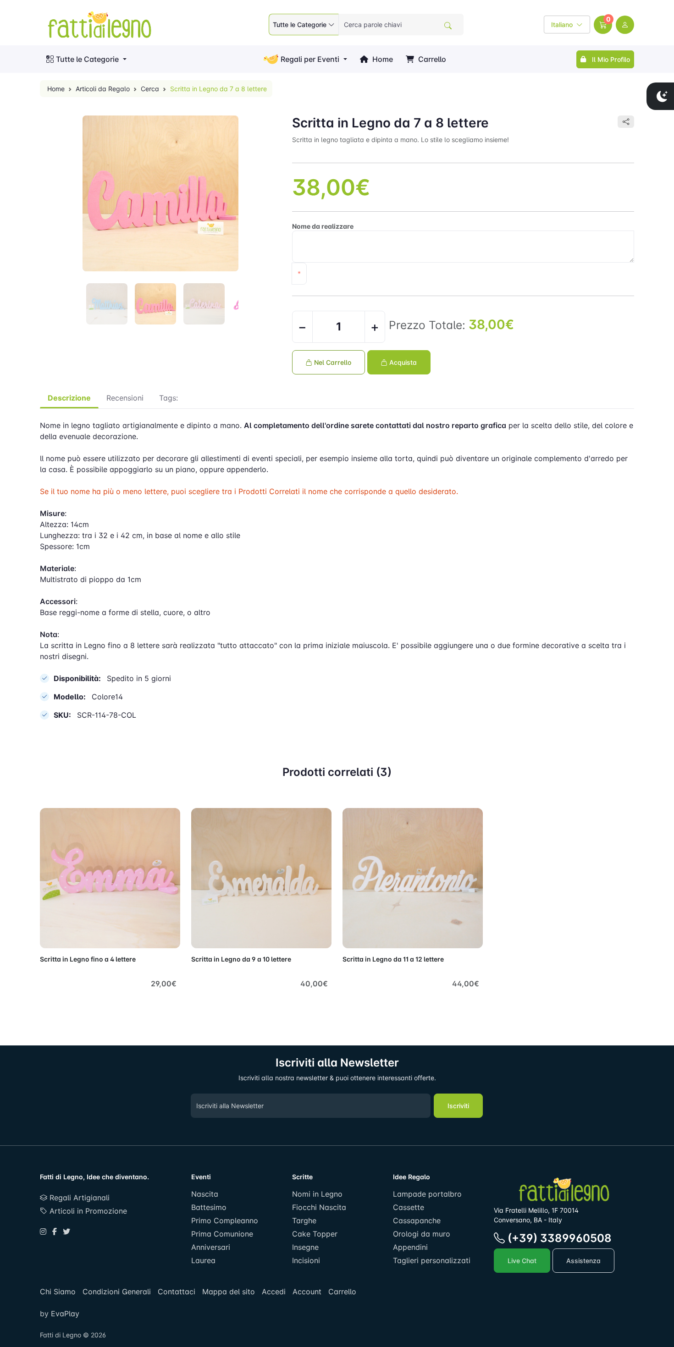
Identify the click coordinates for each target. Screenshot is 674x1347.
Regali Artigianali (78, 1197)
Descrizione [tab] (69, 397)
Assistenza (583, 1261)
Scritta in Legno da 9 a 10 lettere (241, 959)
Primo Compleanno (224, 1220)
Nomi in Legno (317, 1194)
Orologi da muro (421, 1233)
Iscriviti (458, 1106)
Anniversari (210, 1247)
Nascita (204, 1194)
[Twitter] (66, 1231)
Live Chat (522, 1261)
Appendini (410, 1247)
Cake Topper (314, 1233)
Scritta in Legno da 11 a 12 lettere (393, 959)
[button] (603, 25)
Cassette (408, 1207)
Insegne (305, 1247)
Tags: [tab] (168, 397)
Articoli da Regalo (103, 89)
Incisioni (306, 1260)
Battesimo (209, 1207)
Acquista (402, 362)
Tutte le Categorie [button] (87, 59)
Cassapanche (417, 1220)
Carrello (431, 59)
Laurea (203, 1260)
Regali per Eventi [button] (310, 59)
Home (381, 59)
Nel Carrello (331, 362)
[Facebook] (54, 1231)
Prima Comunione (222, 1233)
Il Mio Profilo (609, 59)
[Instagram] (43, 1231)
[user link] (625, 25)
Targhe (304, 1220)
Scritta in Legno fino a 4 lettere (88, 959)
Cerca (150, 89)
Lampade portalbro (427, 1194)
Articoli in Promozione (87, 1210)
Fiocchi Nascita (319, 1207)
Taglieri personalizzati (431, 1260)
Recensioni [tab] (125, 397)
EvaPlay (64, 1313)
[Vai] (448, 26)
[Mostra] (50, 935)
